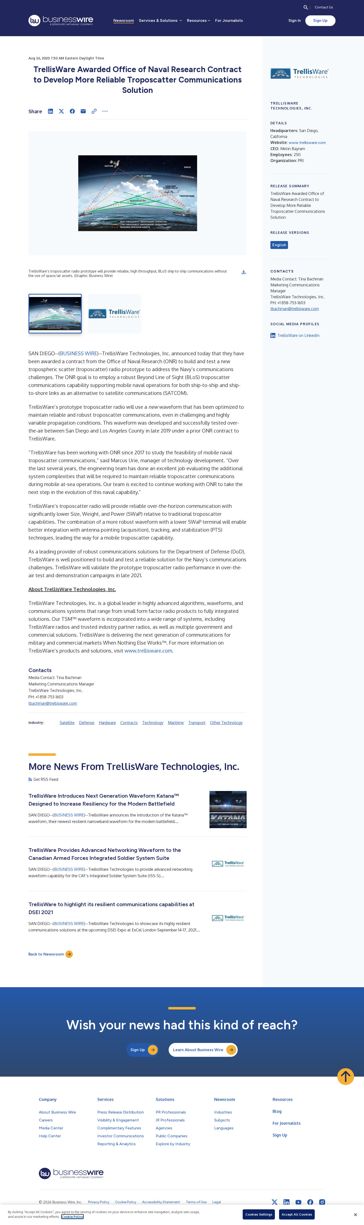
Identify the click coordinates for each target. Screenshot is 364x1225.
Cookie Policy (72, 1217)
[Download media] (244, 272)
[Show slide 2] (114, 313)
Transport (197, 722)
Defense (86, 722)
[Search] (306, 7)
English (279, 245)
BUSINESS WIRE (78, 353)
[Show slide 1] (55, 313)
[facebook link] (310, 1202)
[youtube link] (298, 1202)
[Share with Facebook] (72, 111)
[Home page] (60, 20)
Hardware (107, 722)
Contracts (129, 722)
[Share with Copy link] (94, 111)
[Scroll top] (345, 1076)
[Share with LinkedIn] (50, 111)
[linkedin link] (286, 1202)
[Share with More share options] (105, 111)
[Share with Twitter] (61, 111)
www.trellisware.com (148, 650)
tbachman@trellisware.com (52, 703)
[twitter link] (275, 1202)
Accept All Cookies (297, 1214)
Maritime (176, 722)
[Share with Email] (83, 111)
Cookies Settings (258, 1214)
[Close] (355, 1215)
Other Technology (226, 722)
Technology (152, 722)
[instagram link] (322, 1202)
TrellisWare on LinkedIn (298, 335)
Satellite (67, 722)
